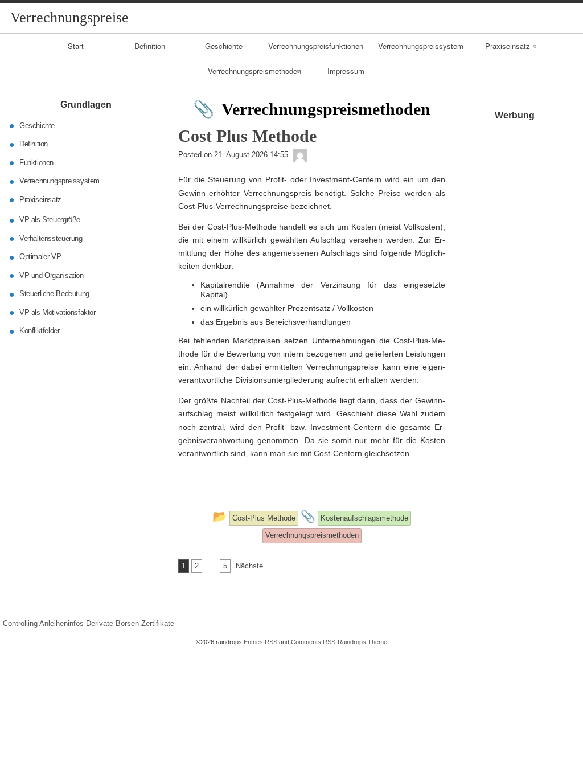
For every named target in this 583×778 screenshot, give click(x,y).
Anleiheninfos (61, 623)
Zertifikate (157, 623)
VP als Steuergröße (49, 219)
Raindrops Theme (362, 641)
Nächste (249, 566)
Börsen (127, 623)
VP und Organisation (51, 275)
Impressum (345, 70)
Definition (149, 45)
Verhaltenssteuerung (51, 238)
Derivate (99, 623)
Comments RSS (313, 641)
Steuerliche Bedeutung (54, 293)
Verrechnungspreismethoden (254, 70)
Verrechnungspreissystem (420, 45)
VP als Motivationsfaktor (57, 312)
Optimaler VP (40, 256)
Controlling (20, 623)
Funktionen (36, 162)
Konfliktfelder (39, 330)
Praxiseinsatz (507, 45)
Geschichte (224, 45)
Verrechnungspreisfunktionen (315, 45)
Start (76, 45)
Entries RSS (260, 641)
